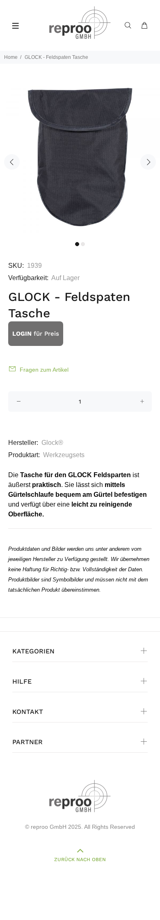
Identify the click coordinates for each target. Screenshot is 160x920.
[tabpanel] (80, 157)
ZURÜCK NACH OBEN (80, 859)
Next (148, 162)
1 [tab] (77, 244)
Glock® (52, 442)
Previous (12, 162)
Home (11, 57)
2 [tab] (83, 244)
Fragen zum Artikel (44, 369)
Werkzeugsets (64, 454)
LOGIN (22, 333)
